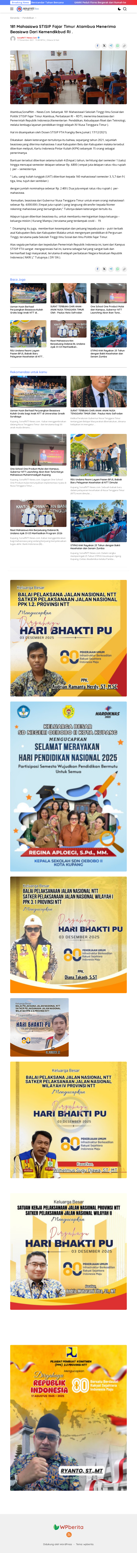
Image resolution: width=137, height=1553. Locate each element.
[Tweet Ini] (104, 45)
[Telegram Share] (110, 45)
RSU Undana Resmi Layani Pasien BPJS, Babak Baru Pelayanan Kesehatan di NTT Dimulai (26, 353)
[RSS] (69, 1535)
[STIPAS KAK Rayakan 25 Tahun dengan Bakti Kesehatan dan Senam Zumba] (109, 333)
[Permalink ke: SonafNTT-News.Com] (13, 38)
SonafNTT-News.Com (27, 37)
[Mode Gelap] (119, 9)
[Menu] (12, 9)
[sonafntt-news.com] (27, 9)
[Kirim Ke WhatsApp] (117, 45)
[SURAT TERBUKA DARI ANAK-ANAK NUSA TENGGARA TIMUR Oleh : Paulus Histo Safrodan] (68, 293)
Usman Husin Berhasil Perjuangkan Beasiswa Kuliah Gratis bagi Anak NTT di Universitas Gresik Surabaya (26, 309)
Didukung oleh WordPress (57, 1544)
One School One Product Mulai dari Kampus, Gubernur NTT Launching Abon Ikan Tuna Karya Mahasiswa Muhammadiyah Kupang (107, 309)
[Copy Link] (124, 45)
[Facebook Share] (97, 45)
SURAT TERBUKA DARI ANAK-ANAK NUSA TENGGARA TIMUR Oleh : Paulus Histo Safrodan (67, 309)
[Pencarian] (125, 9)
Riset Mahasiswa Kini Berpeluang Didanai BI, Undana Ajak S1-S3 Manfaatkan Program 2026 (67, 343)
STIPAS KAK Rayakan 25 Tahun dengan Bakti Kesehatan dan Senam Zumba (108, 353)
